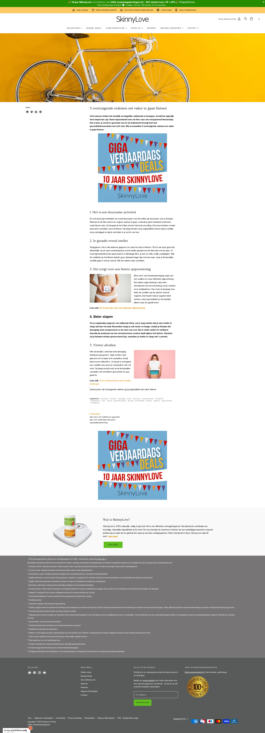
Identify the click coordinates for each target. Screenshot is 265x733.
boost (129, 399)
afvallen (113, 399)
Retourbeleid (89, 718)
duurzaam (137, 399)
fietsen (109, 401)
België (179, 719)
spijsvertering (166, 401)
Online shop (74, 28)
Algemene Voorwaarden (44, 718)
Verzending (60, 718)
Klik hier (113, 545)
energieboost (95, 401)
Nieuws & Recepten (170, 28)
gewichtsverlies (120, 401)
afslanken (104, 399)
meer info (101, 559)
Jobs (29, 718)
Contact (192, 28)
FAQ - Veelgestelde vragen (128, 718)
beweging (121, 399)
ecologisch (159, 399)
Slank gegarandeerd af (194, 672)
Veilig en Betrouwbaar (105, 718)
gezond (130, 401)
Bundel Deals (93, 28)
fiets (103, 401)
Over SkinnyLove (115, 28)
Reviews (151, 28)
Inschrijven (142, 702)
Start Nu (136, 28)
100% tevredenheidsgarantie (39, 725)
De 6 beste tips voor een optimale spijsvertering (122, 308)
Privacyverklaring (74, 718)
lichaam (149, 401)
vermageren (95, 403)
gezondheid (139, 401)
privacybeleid (148, 680)
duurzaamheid (147, 399)
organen (156, 401)
